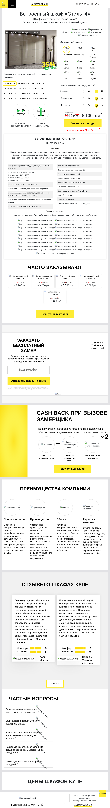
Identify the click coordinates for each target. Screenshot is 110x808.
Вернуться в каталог (55, 314)
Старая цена (68, 113)
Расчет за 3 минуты (86, 4)
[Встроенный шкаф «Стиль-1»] (55, 293)
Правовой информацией (33, 390)
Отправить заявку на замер (28, 380)
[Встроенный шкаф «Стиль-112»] (67, 277)
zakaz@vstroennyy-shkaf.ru (84, 801)
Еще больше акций (72, 468)
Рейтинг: (64, 32)
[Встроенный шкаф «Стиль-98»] (43, 277)
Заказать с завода (82, 123)
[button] (26, 710)
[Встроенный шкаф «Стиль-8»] (90, 277)
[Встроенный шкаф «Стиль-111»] (19, 277)
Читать (55, 683)
